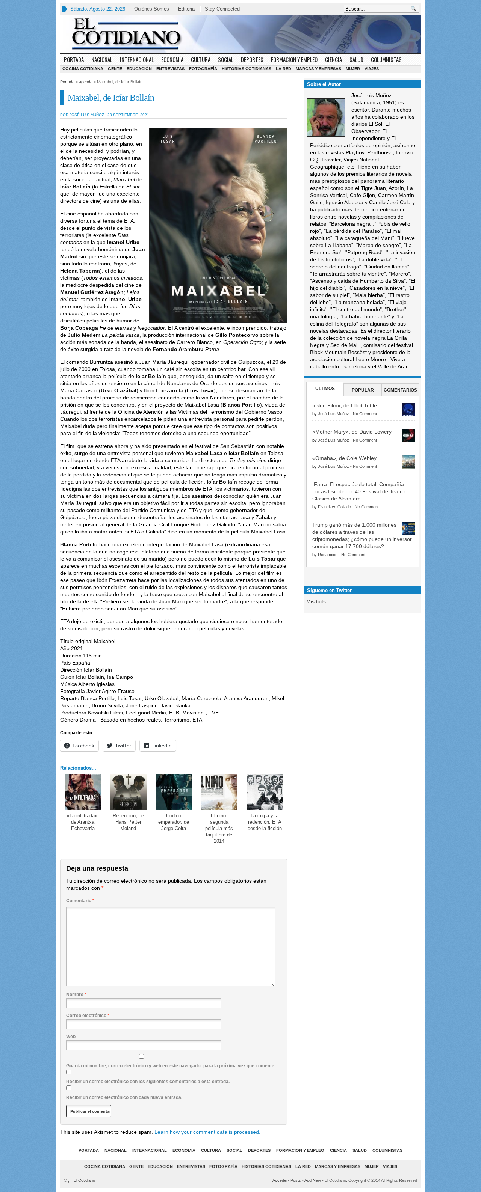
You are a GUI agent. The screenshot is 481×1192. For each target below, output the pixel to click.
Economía (172, 59)
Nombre (76, 994)
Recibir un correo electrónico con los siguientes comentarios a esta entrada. (148, 1081)
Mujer (353, 68)
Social (225, 59)
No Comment (365, 413)
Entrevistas (170, 68)
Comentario (80, 900)
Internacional (137, 59)
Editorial (187, 9)
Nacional (101, 59)
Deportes (252, 59)
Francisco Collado (334, 507)
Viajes (372, 68)
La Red (283, 68)
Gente (115, 68)
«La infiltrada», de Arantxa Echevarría (83, 822)
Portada (74, 59)
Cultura (200, 59)
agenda (85, 82)
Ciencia (333, 59)
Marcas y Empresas (318, 68)
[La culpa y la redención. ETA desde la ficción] (265, 792)
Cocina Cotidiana (82, 68)
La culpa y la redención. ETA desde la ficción (265, 822)
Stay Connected (222, 9)
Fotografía (203, 68)
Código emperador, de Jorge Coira (173, 822)
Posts (295, 1180)
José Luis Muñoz (333, 413)
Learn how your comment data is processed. (207, 1132)
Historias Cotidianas (246, 68)
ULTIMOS (325, 388)
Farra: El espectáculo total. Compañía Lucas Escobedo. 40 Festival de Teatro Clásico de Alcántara (358, 491)
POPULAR (363, 390)
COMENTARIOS (400, 390)
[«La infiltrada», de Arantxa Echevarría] (83, 792)
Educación (139, 68)
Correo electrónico (87, 1015)
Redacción (327, 554)
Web (71, 1036)
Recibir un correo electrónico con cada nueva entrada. (124, 1097)
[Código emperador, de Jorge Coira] (174, 792)
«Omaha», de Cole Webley (344, 458)
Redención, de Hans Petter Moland (128, 822)
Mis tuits (316, 601)
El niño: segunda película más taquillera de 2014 (219, 828)
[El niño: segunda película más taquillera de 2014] (219, 792)
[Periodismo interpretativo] (240, 34)
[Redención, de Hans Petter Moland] (128, 792)
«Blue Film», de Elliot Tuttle (344, 405)
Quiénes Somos (151, 9)
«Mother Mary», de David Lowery (352, 432)
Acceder (280, 1180)
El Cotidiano (82, 1180)
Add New (312, 1180)
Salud (356, 59)
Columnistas (386, 59)
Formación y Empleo (294, 59)
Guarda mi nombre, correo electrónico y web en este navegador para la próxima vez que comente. (170, 1065)
